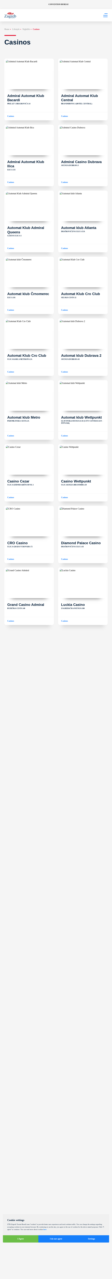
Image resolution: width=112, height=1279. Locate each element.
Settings (91, 1239)
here (45, 1229)
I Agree (21, 1239)
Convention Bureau (58, 4)
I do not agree (56, 1239)
